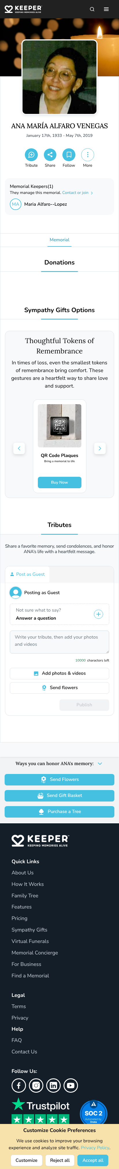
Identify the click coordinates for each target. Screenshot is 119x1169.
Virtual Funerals (30, 941)
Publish (84, 705)
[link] (59, 446)
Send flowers (64, 687)
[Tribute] (31, 154)
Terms (19, 1006)
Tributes (59, 525)
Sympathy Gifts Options (59, 310)
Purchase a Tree (64, 811)
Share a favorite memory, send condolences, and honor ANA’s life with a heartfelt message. (59, 549)
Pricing (19, 918)
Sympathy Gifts (29, 930)
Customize (27, 1160)
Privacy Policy (95, 1148)
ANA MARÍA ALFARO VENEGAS (59, 126)
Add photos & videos (64, 673)
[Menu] (106, 9)
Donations (59, 262)
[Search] (92, 9)
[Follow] (68, 154)
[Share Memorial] (50, 154)
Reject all (60, 1160)
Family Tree (25, 895)
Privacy (20, 1018)
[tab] (27, 574)
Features (22, 907)
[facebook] (19, 1085)
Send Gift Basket (64, 795)
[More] (87, 154)
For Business (26, 964)
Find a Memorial (30, 975)
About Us (23, 873)
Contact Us (24, 1052)
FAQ (17, 1040)
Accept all (92, 1160)
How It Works (28, 884)
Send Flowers (64, 779)
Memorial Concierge (35, 953)
